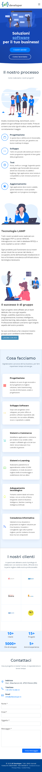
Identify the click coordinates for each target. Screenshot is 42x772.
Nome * (4, 703)
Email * (4, 712)
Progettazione (17, 135)
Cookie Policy (26, 768)
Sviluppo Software (19, 405)
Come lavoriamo (20, 57)
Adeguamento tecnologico (17, 489)
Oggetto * (5, 720)
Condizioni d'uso (34, 766)
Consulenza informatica (22, 518)
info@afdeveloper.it (13, 697)
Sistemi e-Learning (20, 460)
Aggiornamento (18, 184)
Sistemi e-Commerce (21, 433)
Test (12, 162)
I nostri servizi (19, 50)
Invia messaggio (31, 750)
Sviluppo (14, 149)
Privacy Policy (16, 768)
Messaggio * (6, 729)
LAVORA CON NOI (10, 338)
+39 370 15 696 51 (12, 690)
